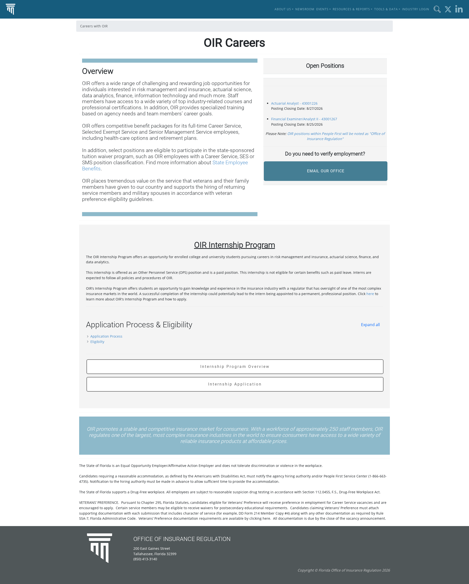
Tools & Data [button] (386, 9)
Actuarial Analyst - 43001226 (294, 103)
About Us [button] (283, 9)
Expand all (370, 324)
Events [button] (322, 9)
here (370, 293)
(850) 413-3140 (145, 559)
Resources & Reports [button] (351, 9)
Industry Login (415, 9)
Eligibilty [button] (96, 341)
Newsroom (304, 9)
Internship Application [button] (235, 384)
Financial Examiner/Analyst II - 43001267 (304, 119)
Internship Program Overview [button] (235, 366)
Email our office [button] (325, 171)
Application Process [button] (105, 336)
